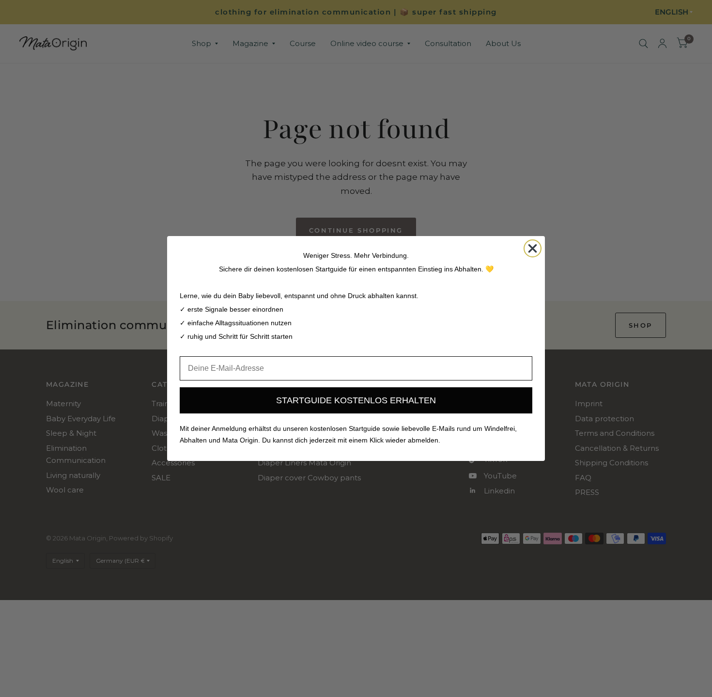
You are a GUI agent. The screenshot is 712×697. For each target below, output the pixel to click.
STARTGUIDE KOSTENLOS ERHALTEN (356, 400)
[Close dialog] (532, 248)
